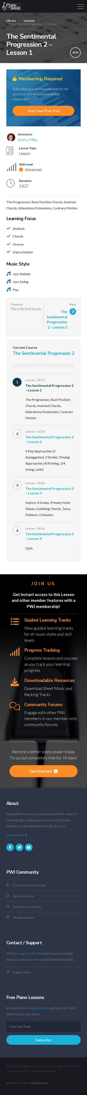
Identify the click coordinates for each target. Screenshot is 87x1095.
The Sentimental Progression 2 (43, 353)
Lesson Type (27, 148)
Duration (25, 180)
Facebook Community (27, 907)
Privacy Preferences (44, 1071)
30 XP (75, 52)
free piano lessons (36, 1008)
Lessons (29, 20)
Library (11, 20)
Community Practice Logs (29, 885)
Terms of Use (19, 1071)
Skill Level (26, 164)
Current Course (25, 347)
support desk (28, 953)
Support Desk (22, 972)
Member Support (24, 917)
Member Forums (23, 896)
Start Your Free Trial (44, 111)
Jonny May (27, 140)
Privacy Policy (72, 1066)
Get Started (41, 771)
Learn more (15, 835)
